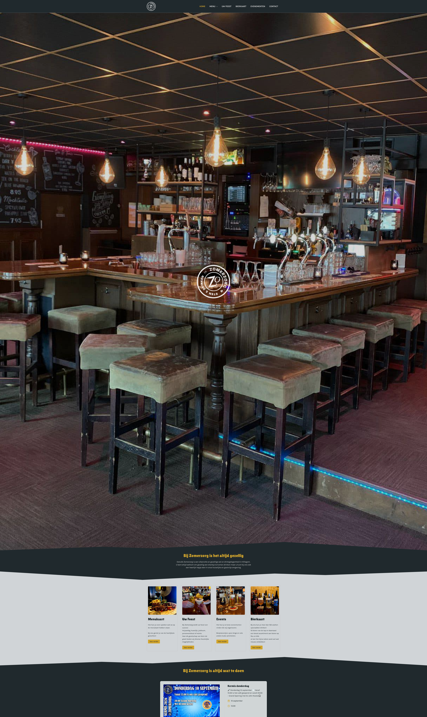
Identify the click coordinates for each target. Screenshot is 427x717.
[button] (216, 6)
